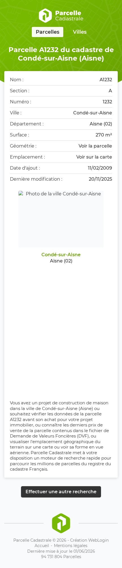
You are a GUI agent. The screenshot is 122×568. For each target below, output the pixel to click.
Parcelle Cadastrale (51, 452)
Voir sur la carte (94, 157)
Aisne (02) (101, 124)
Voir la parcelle (95, 146)
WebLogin (98, 540)
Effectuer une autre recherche (61, 491)
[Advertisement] (61, 328)
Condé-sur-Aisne (92, 113)
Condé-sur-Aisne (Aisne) (67, 408)
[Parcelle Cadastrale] (61, 15)
